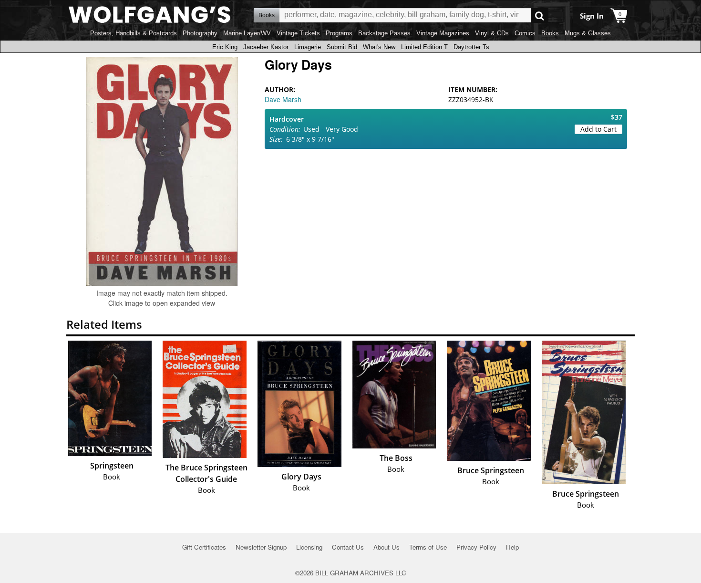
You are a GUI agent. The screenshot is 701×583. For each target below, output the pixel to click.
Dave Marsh (283, 99)
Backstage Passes (384, 33)
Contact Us (348, 547)
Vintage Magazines (442, 33)
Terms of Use (428, 547)
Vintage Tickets (298, 33)
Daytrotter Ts (471, 47)
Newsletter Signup (261, 547)
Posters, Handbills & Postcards (133, 33)
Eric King (224, 47)
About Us (386, 547)
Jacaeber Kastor (266, 47)
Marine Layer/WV (247, 33)
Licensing (309, 547)
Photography (200, 33)
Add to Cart (598, 129)
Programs (339, 33)
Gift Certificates (204, 547)
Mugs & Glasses (588, 33)
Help (512, 547)
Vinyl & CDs (492, 33)
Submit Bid (342, 47)
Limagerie (307, 47)
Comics (525, 33)
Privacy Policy (476, 547)
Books (550, 33)
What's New (379, 47)
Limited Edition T (424, 47)
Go (539, 15)
